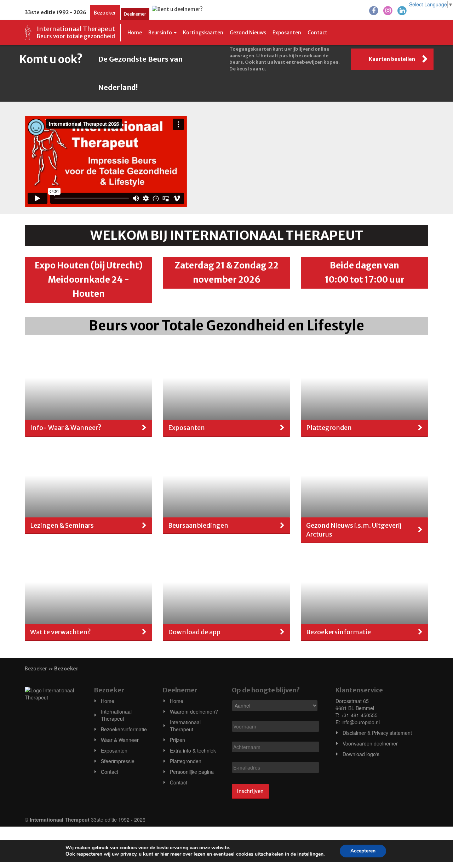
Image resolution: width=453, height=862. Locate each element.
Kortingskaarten (203, 32)
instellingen (310, 854)
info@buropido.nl (361, 722)
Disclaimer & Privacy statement (377, 732)
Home (134, 32)
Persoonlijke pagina (192, 771)
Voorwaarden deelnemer (370, 743)
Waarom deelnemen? (194, 711)
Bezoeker (105, 13)
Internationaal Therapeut (116, 715)
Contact (317, 32)
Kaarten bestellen (392, 59)
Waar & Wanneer (120, 739)
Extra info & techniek (193, 750)
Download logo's (361, 754)
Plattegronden (185, 761)
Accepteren (362, 850)
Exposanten (287, 32)
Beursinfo (160, 32)
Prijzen (177, 739)
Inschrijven (250, 791)
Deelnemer (135, 14)
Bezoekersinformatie (124, 729)
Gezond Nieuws (248, 32)
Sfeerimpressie (117, 761)
